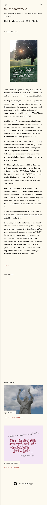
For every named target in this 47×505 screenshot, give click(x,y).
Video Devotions (21, 21)
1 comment (14, 467)
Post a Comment (17, 417)
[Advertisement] (23, 358)
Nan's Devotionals (16, 9)
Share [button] (6, 265)
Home (7, 21)
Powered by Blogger (25, 484)
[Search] (41, 4)
